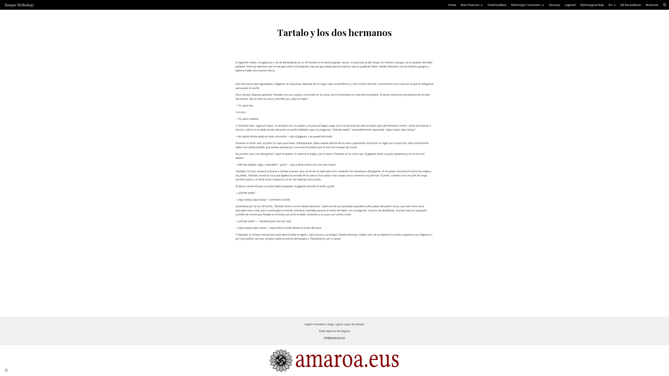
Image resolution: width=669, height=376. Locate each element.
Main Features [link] (470, 5)
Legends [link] (570, 5)
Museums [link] (652, 5)
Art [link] (610, 5)
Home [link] (452, 5)
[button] (665, 5)
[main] (334, 32)
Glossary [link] (554, 5)
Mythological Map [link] (592, 5)
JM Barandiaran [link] (631, 5)
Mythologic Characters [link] (526, 5)
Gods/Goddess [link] (497, 5)
